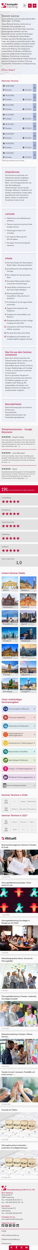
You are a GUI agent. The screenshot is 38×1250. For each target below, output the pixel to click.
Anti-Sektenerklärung (10, 1235)
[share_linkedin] (26, 1247)
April (14, 829)
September (31, 801)
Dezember (31, 809)
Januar (14, 822)
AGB (4, 1231)
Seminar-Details (8, 70)
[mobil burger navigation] (24, 6)
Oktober (14, 809)
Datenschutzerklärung (11, 1239)
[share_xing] (11, 1247)
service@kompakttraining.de (12, 1219)
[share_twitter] (21, 1247)
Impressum (6, 1243)
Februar (22, 822)
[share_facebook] (16, 1247)
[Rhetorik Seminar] (30, 6)
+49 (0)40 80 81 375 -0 (13, 1200)
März (31, 822)
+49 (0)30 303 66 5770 (13, 1213)
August (23, 801)
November (23, 809)
